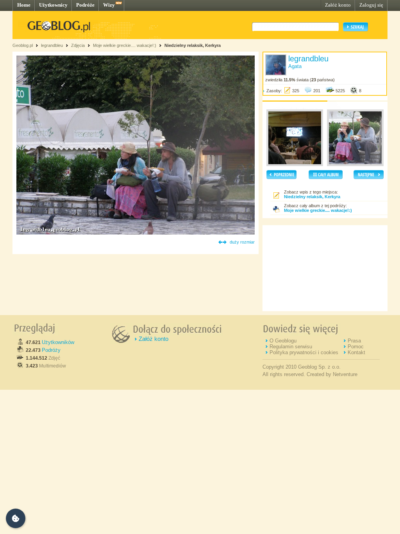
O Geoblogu (283, 341)
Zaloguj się (371, 5)
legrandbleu (52, 45)
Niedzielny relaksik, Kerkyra (192, 45)
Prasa (354, 341)
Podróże (85, 5)
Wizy (109, 5)
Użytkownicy (53, 5)
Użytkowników (58, 342)
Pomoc (356, 346)
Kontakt (356, 352)
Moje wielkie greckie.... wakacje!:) (124, 45)
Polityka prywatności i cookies (304, 352)
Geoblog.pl (22, 45)
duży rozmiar (242, 242)
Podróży (51, 350)
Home (23, 5)
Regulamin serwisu (291, 346)
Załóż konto (338, 5)
